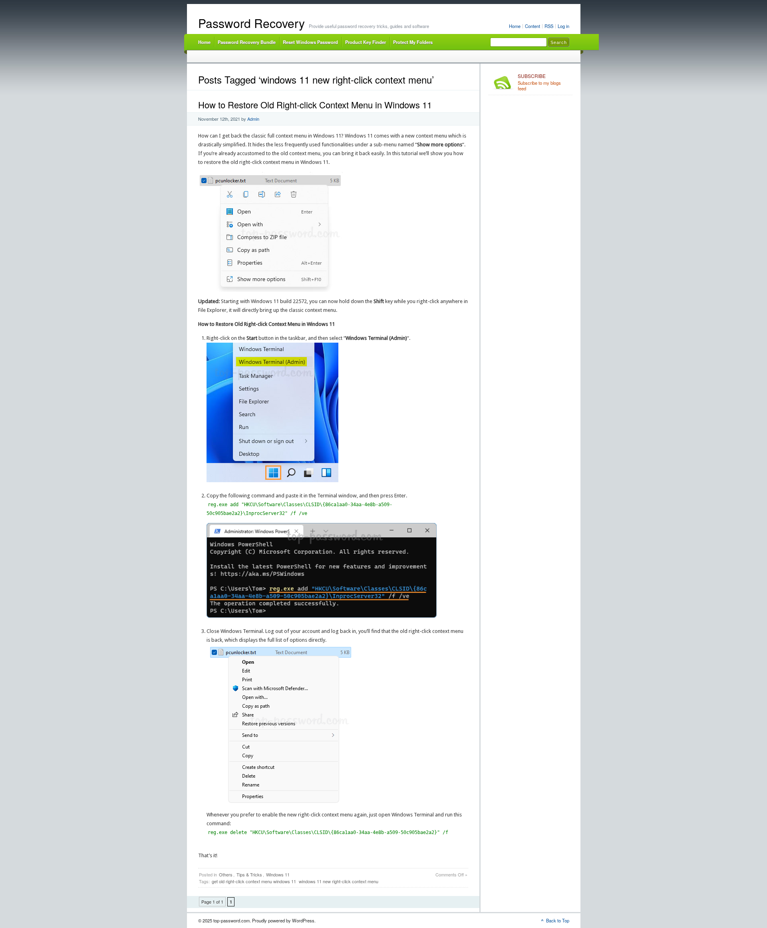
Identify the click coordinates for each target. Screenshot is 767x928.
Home (515, 26)
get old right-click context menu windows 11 (254, 881)
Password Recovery (251, 23)
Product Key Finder (365, 42)
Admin (253, 119)
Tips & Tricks (249, 874)
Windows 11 (278, 874)
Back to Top (557, 920)
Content (532, 26)
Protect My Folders (413, 42)
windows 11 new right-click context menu (338, 881)
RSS (548, 26)
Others (225, 874)
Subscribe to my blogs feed (539, 82)
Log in (563, 26)
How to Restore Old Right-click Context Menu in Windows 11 (315, 104)
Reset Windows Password (310, 42)
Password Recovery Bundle (247, 42)
